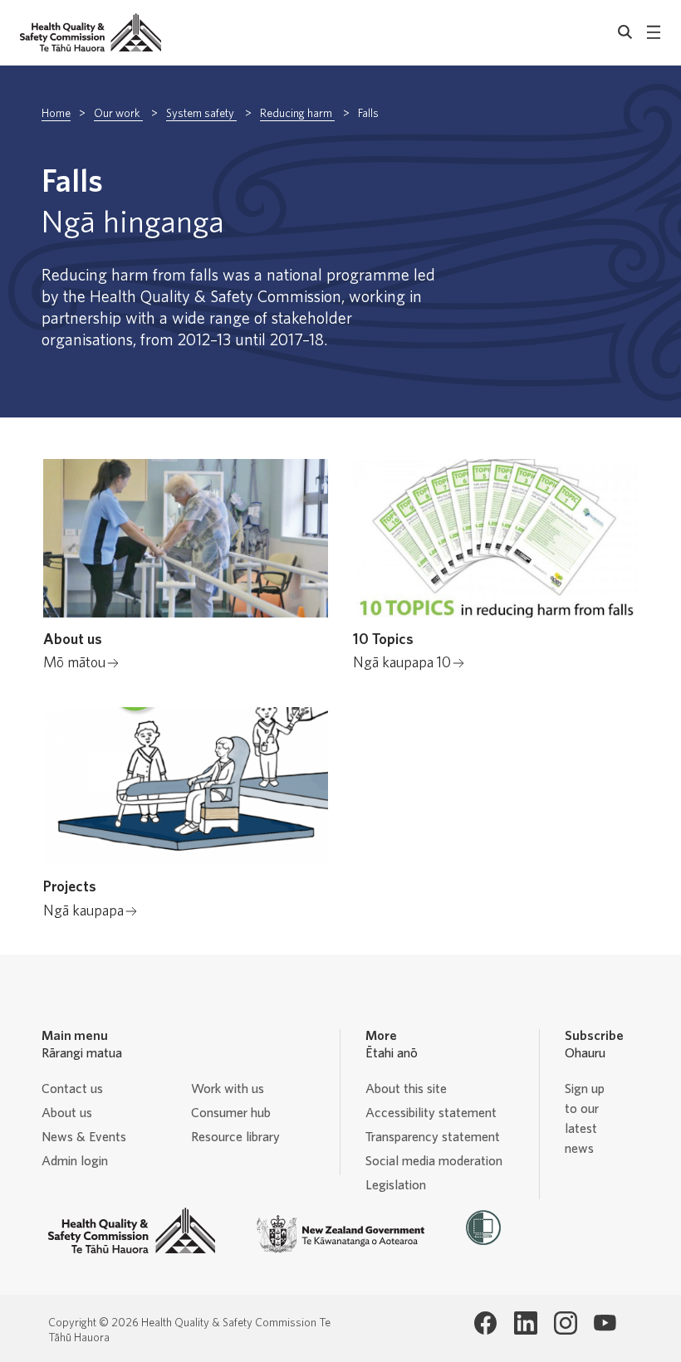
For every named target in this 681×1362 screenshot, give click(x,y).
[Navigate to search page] (625, 32)
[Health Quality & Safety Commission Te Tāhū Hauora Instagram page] (565, 1323)
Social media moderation (433, 1161)
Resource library (235, 1137)
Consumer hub (231, 1113)
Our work (118, 114)
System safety (201, 114)
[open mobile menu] (653, 32)
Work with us (227, 1089)
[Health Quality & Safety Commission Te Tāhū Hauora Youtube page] (605, 1323)
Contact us (72, 1089)
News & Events (84, 1137)
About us (67, 1113)
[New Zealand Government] (340, 1234)
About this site (406, 1089)
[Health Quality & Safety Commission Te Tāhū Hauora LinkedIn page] (525, 1323)
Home (56, 114)
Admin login (75, 1161)
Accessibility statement (431, 1113)
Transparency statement (432, 1137)
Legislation (395, 1185)
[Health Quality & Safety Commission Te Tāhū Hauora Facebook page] (485, 1323)
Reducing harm (297, 114)
